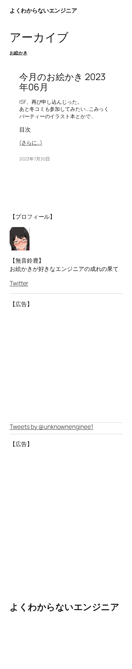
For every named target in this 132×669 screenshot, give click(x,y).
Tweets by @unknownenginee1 (51, 426)
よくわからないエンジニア (43, 10)
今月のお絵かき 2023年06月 (62, 82)
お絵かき (19, 53)
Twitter (19, 283)
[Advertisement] (66, 365)
